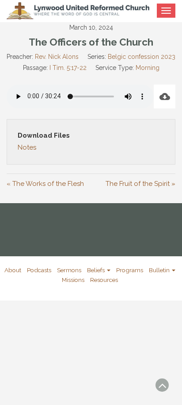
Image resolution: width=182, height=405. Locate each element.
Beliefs (96, 270)
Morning (147, 67)
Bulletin (160, 270)
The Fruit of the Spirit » (140, 184)
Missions (73, 279)
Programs (129, 270)
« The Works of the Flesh (45, 184)
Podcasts (39, 270)
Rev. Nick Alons (57, 56)
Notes (27, 147)
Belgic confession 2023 (141, 56)
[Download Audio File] (164, 96)
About (12, 270)
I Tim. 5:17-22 (68, 67)
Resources (104, 279)
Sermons (69, 270)
